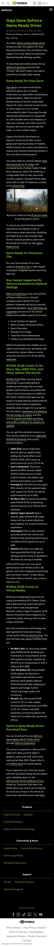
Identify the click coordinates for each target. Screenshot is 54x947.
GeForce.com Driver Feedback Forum (24, 781)
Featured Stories (14, 34)
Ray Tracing (11, 38)
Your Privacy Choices (34, 927)
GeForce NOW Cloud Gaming (19, 829)
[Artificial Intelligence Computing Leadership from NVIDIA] (19, 3)
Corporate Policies (15, 936)
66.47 (23, 739)
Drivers (26, 34)
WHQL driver (33, 739)
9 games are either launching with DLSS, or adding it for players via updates (25, 422)
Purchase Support (24, 881)
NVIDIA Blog (16, 763)
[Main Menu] (3, 3)
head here (11, 359)
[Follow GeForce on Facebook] (13, 914)
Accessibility (36, 931)
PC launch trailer (39, 215)
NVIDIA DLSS (38, 34)
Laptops (28, 814)
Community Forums (31, 848)
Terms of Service (18, 931)
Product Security (37, 936)
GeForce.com (13, 582)
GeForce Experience (16, 67)
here (42, 795)
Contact (27, 940)
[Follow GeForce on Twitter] (35, 914)
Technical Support (13, 889)
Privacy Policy (14, 927)
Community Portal (13, 855)
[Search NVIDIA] (8, 2)
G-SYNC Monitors (13, 821)
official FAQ (18, 185)
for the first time (34, 635)
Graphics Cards (12, 814)
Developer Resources (15, 862)
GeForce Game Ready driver (31, 43)
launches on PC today (22, 164)
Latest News (10, 848)
